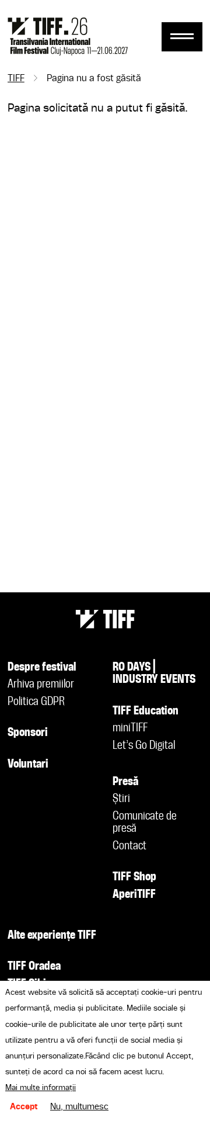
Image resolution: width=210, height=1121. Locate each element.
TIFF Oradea (34, 967)
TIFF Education (145, 711)
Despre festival (42, 667)
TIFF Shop (134, 877)
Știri (121, 799)
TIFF (16, 79)
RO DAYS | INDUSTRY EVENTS (154, 674)
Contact (129, 846)
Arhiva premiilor (41, 684)
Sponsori (28, 733)
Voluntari (28, 764)
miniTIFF (130, 728)
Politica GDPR (36, 702)
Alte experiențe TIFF (52, 936)
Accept (24, 1107)
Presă (125, 782)
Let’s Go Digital (144, 746)
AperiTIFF (134, 895)
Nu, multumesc (79, 1107)
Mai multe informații (40, 1087)
